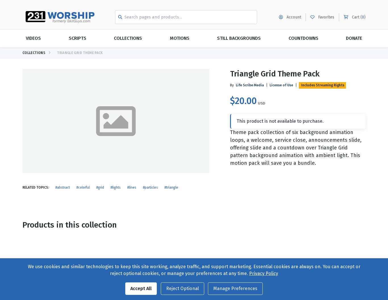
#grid (100, 187)
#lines (131, 187)
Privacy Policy (263, 273)
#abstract (62, 187)
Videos (33, 38)
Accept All (141, 288)
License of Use (281, 85)
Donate (354, 38)
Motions (179, 38)
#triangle (171, 187)
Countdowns (303, 38)
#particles (150, 187)
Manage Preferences (235, 288)
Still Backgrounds (239, 38)
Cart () (358, 17)
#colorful (83, 187)
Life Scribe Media (250, 85)
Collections (128, 38)
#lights (115, 187)
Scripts (77, 38)
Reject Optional (182, 288)
